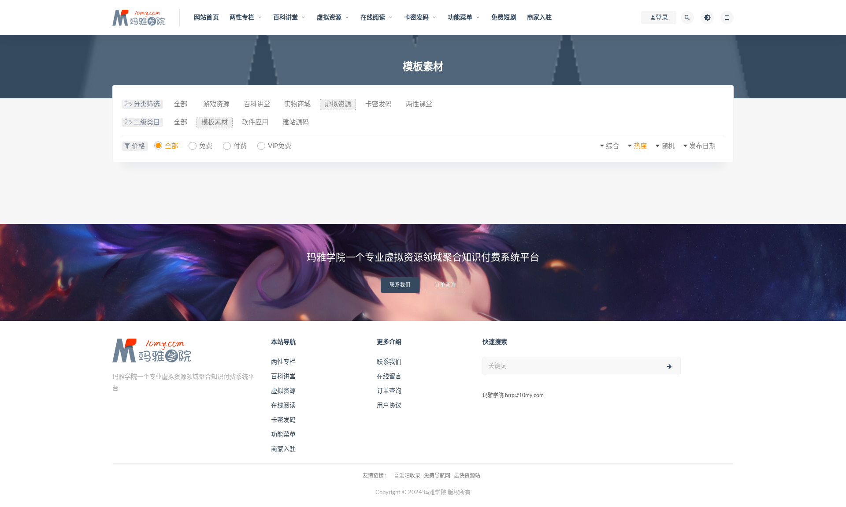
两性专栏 (283, 362)
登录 (662, 18)
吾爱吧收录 (407, 475)
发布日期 (702, 146)
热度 (640, 146)
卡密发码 (378, 104)
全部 (180, 104)
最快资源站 (467, 475)
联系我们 (400, 285)
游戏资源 (216, 104)
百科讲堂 (257, 104)
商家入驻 (539, 18)
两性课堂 (419, 104)
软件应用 (255, 122)
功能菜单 (283, 435)
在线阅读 (283, 406)
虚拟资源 (338, 104)
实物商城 (297, 104)
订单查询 (445, 285)
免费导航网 (437, 475)
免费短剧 (503, 18)
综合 (612, 146)
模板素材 (214, 122)
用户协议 (389, 406)
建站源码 (295, 122)
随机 (668, 146)
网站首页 (206, 18)
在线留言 (389, 376)
